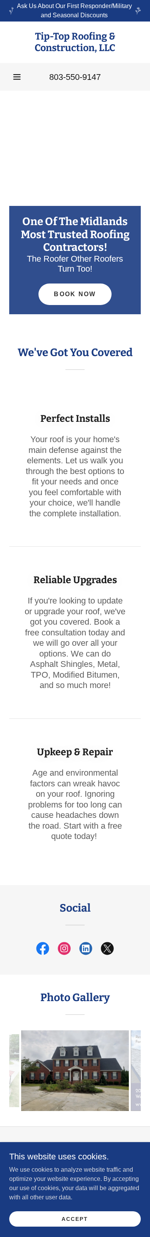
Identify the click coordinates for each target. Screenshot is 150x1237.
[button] (17, 77)
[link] (75, 42)
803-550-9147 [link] (75, 77)
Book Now (75, 294)
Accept (75, 1218)
